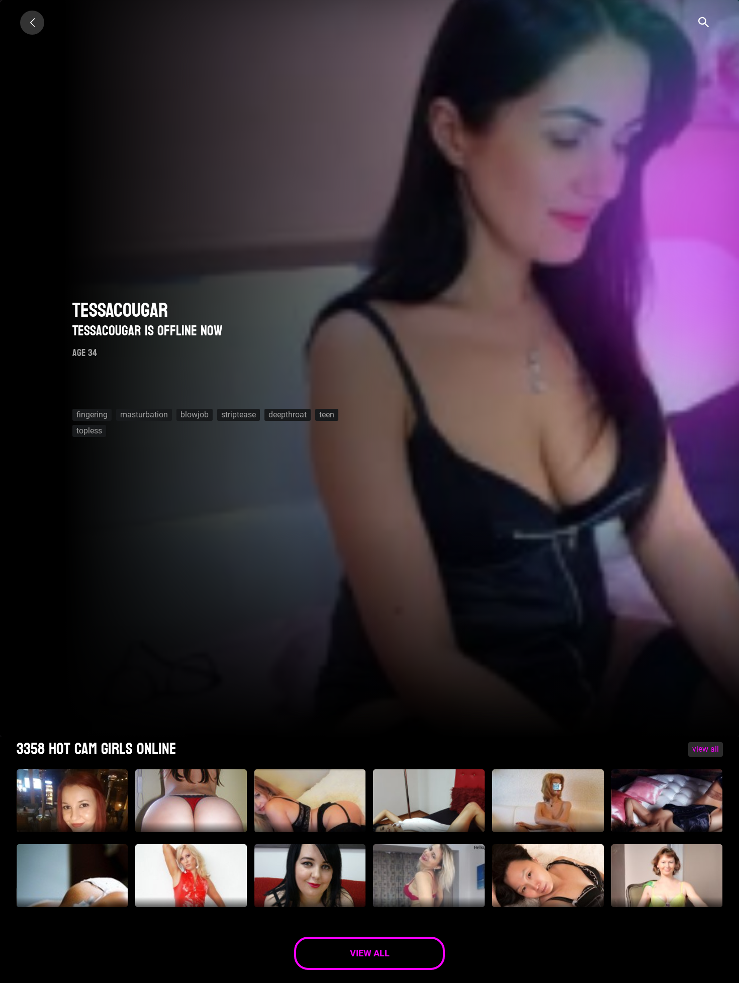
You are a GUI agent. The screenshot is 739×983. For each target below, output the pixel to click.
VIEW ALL (705, 749)
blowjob (194, 414)
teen (326, 414)
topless (89, 430)
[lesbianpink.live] (32, 22)
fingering (92, 414)
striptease (238, 414)
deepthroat (287, 414)
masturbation (144, 414)
